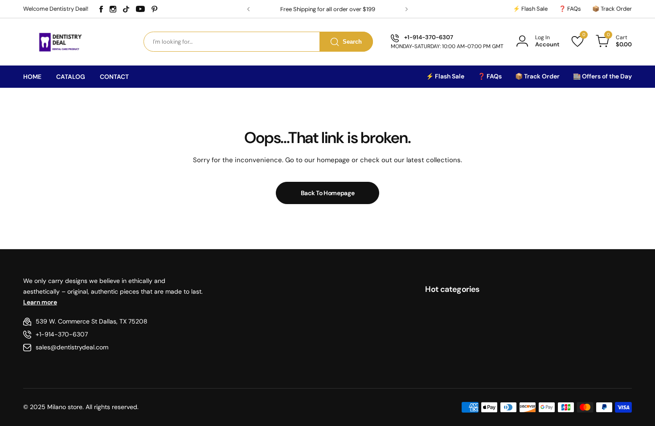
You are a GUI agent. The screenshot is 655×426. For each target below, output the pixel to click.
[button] (248, 9)
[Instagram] (113, 9)
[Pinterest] (154, 9)
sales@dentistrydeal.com (72, 347)
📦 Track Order (612, 8)
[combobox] (258, 42)
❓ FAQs (570, 8)
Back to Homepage (328, 193)
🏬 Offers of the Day (602, 76)
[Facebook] (101, 9)
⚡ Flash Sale (530, 8)
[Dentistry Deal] (59, 41)
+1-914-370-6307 (62, 334)
